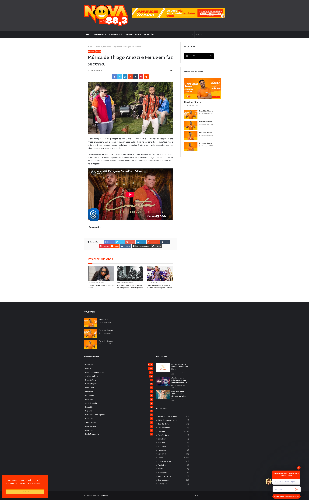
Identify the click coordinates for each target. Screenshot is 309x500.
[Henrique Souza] (190, 146)
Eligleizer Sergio (205, 132)
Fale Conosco (134, 34)
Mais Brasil (89, 388)
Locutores (89, 391)
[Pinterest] (141, 76)
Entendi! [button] (25, 492)
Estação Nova (90, 426)
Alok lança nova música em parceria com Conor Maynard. (179, 380)
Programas (99, 34)
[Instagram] (192, 34)
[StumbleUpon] (130, 76)
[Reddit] (146, 76)
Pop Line (88, 411)
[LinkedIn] (125, 76)
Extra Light (89, 430)
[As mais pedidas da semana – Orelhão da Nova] (163, 367)
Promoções (149, 34)
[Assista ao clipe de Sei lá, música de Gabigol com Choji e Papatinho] (130, 273)
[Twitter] (119, 76)
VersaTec (104, 496)
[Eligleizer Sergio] (190, 135)
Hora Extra (89, 419)
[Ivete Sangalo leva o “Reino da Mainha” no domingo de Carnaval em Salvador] (160, 273)
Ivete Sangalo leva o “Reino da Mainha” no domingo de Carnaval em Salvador (159, 287)
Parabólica (89, 407)
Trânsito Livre (90, 422)
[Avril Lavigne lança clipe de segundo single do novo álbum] (163, 394)
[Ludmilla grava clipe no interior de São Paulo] (101, 273)
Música (98, 51)
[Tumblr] (135, 76)
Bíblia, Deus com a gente (95, 415)
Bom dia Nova (90, 380)
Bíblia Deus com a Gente (94, 372)
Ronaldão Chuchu (206, 111)
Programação (116, 34)
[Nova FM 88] (106, 15)
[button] (6, 486)
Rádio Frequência (92, 434)
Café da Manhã (91, 403)
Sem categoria (91, 384)
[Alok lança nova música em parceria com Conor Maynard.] (163, 381)
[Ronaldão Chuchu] (190, 114)
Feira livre (89, 399)
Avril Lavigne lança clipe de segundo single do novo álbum (179, 393)
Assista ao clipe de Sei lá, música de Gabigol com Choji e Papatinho (130, 286)
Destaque (98, 47)
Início (91, 47)
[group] (178, 13)
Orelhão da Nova (91, 376)
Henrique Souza (192, 102)
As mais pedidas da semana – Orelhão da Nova (179, 366)
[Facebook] (188, 34)
